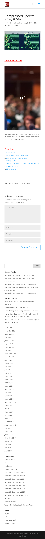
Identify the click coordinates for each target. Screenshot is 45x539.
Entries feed (8, 517)
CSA (35, 23)
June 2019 (7, 370)
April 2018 (8, 396)
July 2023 (7, 337)
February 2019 (9, 383)
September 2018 (10, 389)
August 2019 (8, 363)
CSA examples (11, 169)
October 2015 (9, 441)
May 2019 (7, 373)
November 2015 (10, 438)
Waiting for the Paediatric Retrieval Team (18, 505)
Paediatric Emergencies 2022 (14, 482)
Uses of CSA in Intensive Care (16, 158)
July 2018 (7, 393)
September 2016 (10, 425)
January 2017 (9, 418)
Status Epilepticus (24, 308)
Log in (6, 514)
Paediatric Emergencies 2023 (14, 485)
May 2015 (7, 448)
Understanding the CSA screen (17, 155)
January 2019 (9, 386)
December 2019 (9, 357)
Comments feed (10, 520)
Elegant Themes (22, 533)
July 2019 (7, 367)
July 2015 (7, 444)
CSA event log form (12, 166)
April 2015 (8, 451)
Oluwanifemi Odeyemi (12, 314)
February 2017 (9, 415)
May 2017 (7, 409)
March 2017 (8, 412)
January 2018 (9, 399)
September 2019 (10, 360)
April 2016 (8, 431)
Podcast (7, 25)
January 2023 (9, 341)
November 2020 (10, 354)
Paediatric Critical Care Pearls (14, 472)
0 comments (16, 25)
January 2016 (9, 435)
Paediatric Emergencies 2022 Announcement (20, 293)
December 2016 (9, 422)
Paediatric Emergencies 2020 (14, 476)
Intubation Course (10, 469)
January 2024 (9, 334)
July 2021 (7, 350)
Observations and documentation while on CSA (22, 164)
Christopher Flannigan (14, 23)
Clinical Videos (9, 460)
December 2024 (9, 331)
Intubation (8, 466)
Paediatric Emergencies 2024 (14, 489)
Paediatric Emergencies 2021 (14, 479)
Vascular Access (10, 502)
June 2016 (7, 428)
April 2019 (8, 376)
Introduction (10, 153)
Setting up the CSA (12, 161)
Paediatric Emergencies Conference (16, 495)
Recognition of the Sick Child (29, 311)
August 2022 (8, 344)
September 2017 (10, 402)
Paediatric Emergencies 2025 (14, 492)
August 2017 (8, 405)
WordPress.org (9, 523)
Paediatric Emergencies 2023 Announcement (20, 284)
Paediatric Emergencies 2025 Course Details (19, 275)
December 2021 (9, 347)
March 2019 (8, 380)
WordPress (22, 536)
